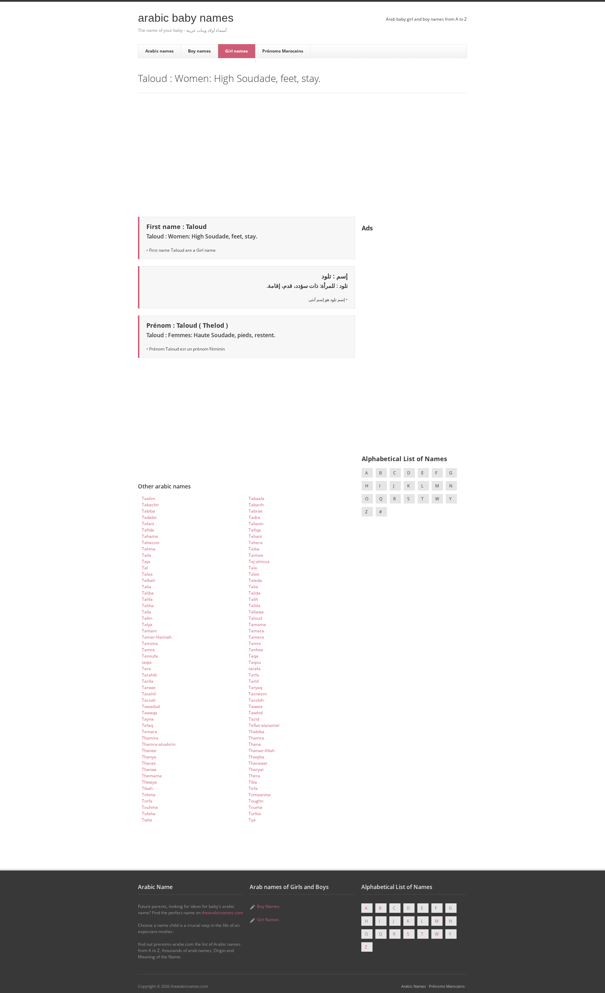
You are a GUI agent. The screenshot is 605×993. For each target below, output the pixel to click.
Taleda (255, 580)
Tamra (148, 650)
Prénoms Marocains (282, 51)
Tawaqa (149, 713)
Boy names (199, 51)
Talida (254, 593)
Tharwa (149, 769)
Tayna (148, 719)
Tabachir (150, 505)
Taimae (256, 555)
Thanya (149, 757)
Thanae (149, 751)
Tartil (254, 681)
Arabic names (159, 51)
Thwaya (149, 782)
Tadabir (149, 517)
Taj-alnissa (259, 561)
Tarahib (149, 675)
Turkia (255, 814)
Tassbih (256, 700)
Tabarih (256, 505)
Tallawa (256, 612)
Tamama (257, 624)
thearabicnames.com (222, 913)
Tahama (150, 536)
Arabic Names (413, 986)
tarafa (254, 669)
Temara (149, 732)
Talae (254, 574)
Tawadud (151, 706)
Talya (147, 624)
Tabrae (256, 511)
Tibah (147, 788)
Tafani (148, 524)
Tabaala (256, 498)
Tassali (148, 700)
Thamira (150, 738)
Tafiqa (255, 530)
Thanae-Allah (261, 751)
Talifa (147, 599)
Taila (146, 555)
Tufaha (148, 814)
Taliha (148, 606)
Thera (254, 776)
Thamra (256, 738)
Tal (145, 568)
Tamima (150, 643)
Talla (146, 612)
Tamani (149, 631)
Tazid (254, 719)
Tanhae (256, 650)
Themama (152, 776)
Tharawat (258, 763)
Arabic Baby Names (186, 17)
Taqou (255, 662)
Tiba (253, 782)
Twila (147, 820)
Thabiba (256, 732)
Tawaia (256, 706)
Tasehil (149, 694)
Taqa (253, 656)
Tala (253, 568)
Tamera (256, 637)
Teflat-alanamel (264, 725)
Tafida (148, 530)
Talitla (254, 606)
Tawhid (256, 713)
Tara (146, 669)
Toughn (256, 801)
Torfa (147, 801)
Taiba (254, 549)
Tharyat (256, 769)
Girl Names (268, 920)
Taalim (148, 498)
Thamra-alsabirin (158, 744)
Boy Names (268, 906)
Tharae (149, 763)
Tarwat (148, 687)
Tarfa (254, 675)
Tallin (147, 618)
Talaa (147, 574)
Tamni (255, 643)
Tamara (256, 631)
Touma (255, 807)
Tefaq (147, 725)
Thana (255, 744)
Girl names (236, 51)
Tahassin (150, 543)
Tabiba (148, 511)
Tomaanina (260, 795)
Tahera (256, 543)
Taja (146, 561)
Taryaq (255, 687)
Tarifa (147, 681)
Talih (253, 599)
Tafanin (256, 524)
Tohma (148, 795)
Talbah (148, 580)
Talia (146, 587)
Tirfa (253, 788)
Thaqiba (256, 757)
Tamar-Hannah (157, 637)
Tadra (254, 517)
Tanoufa (150, 656)
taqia (147, 662)
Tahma (148, 549)
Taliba (148, 593)
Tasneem (258, 694)
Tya (252, 820)
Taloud (255, 618)
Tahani (255, 536)
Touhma (150, 807)
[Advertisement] (302, 154)
